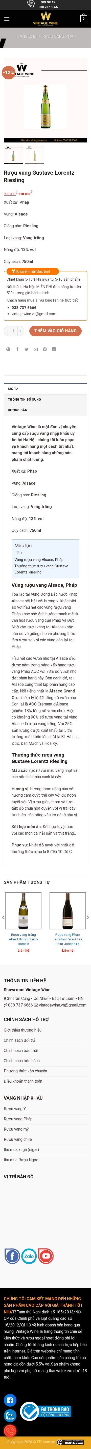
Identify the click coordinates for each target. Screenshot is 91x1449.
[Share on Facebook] (17, 349)
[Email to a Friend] (36, 349)
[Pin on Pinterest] (45, 349)
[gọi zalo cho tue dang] (10, 1415)
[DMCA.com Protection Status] (70, 1442)
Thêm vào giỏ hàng (55, 330)
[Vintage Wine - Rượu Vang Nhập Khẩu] (45, 18)
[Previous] (3, 927)
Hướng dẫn (17, 410)
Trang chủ (25, 36)
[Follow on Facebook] (12, 1257)
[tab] (45, 388)
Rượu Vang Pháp (59, 36)
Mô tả (13, 389)
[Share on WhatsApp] (8, 349)
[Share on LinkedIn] (54, 349)
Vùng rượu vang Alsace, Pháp (38, 559)
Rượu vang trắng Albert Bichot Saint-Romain (23, 938)
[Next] (87, 927)
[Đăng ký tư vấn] (10, 1400)
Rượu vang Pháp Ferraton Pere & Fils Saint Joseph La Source (67, 941)
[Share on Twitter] (26, 349)
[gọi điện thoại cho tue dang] (10, 1430)
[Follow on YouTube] (46, 1257)
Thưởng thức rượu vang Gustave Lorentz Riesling (41, 569)
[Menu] (7, 19)
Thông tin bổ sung (24, 399)
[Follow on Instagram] (29, 1257)
